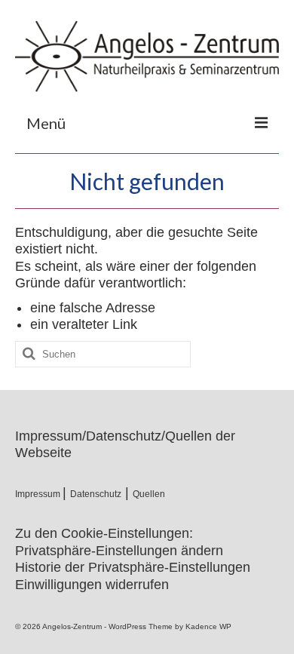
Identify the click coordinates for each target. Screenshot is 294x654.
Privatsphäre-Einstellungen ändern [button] (119, 550)
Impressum (39, 494)
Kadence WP (208, 626)
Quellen (149, 494)
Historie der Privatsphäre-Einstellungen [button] (132, 567)
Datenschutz (95, 494)
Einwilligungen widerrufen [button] (92, 584)
